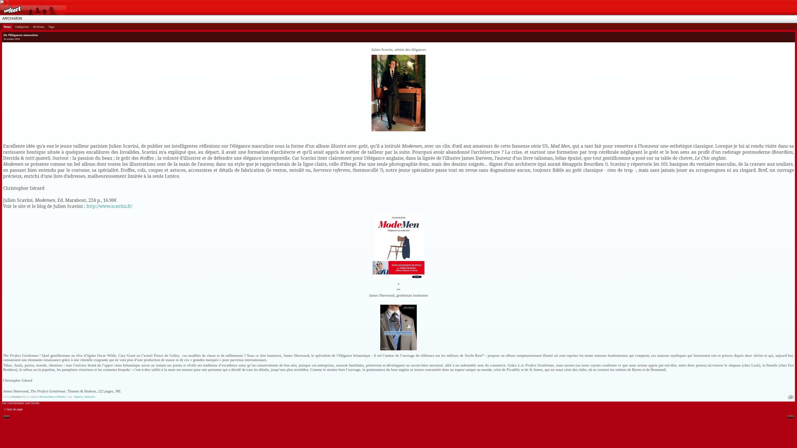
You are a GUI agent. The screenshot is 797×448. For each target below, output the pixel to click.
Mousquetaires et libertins (52, 397)
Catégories (22, 26)
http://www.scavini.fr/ (109, 206)
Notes (7, 26)
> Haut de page (13, 409)
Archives (38, 26)
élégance (78, 397)
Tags (51, 26)
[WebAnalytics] (398, 2)
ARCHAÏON (12, 18)
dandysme (89, 397)
